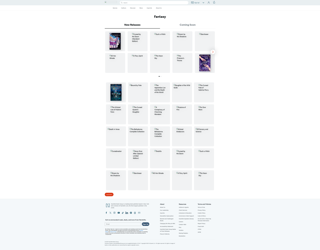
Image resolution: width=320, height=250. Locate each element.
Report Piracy (201, 223)
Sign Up (145, 224)
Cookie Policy (201, 213)
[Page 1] (159, 76)
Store (141, 8)
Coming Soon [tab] (188, 24)
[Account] (208, 2)
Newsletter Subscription (166, 216)
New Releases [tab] (132, 24)
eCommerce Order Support (186, 216)
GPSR (199, 232)
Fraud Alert (201, 226)
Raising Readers (183, 233)
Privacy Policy (201, 210)
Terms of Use (201, 207)
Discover (133, 8)
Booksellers (182, 236)
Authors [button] (123, 8)
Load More (109, 194)
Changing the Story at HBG (167, 223)
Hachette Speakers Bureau (186, 219)
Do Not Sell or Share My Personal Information (204, 219)
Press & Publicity (164, 234)
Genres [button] (115, 8)
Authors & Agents (184, 207)
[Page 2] (161, 76)
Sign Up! (197, 3)
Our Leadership (164, 210)
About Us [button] (159, 8)
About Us (162, 207)
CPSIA (199, 229)
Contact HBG (182, 224)
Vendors (181, 230)
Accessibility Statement (166, 226)
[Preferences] (203, 2)
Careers (181, 221)
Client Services (183, 210)
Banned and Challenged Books (166, 219)
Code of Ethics (202, 216)
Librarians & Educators (185, 213)
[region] (160, 52)
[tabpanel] (160, 54)
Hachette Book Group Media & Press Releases (168, 230)
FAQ (180, 227)
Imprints (149, 8)
